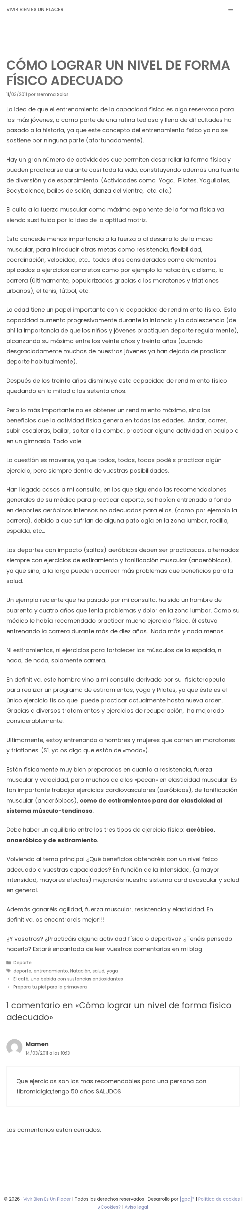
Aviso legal (136, 1207)
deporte (22, 971)
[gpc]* (187, 1199)
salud (98, 971)
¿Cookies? (110, 1207)
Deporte (22, 962)
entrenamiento (51, 971)
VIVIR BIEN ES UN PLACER (34, 9)
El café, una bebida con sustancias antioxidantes (68, 979)
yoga (112, 971)
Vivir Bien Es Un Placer (47, 1199)
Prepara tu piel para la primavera (50, 987)
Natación (80, 971)
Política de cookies (219, 1199)
